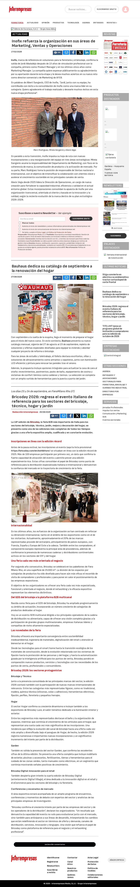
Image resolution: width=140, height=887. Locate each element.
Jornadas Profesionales (113, 407)
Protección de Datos (93, 863)
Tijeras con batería (111, 174)
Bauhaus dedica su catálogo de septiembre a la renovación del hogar (116, 294)
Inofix (14, 60)
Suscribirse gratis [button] (106, 9)
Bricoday (34, 422)
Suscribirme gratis (81, 219)
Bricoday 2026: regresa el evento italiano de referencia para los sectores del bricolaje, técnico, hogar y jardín (115, 311)
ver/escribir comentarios (55, 844)
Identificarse (53, 857)
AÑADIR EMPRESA (117, 860)
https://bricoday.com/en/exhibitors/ (30, 450)
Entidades (98, 23)
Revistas (111, 23)
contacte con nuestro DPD (56, 245)
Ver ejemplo (64, 213)
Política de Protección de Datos (60, 232)
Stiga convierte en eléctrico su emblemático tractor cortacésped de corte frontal (116, 278)
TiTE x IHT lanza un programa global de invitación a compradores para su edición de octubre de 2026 (116, 331)
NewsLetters (53, 866)
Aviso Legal (41, 232)
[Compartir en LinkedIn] (86, 52)
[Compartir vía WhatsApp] (93, 52)
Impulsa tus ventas (111, 410)
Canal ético (70, 863)
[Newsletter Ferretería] (116, 207)
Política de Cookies (93, 869)
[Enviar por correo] (66, 52)
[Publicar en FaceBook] (73, 52)
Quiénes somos (71, 876)
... (105, 124)
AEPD (63, 247)
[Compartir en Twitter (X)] (80, 52)
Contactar (72, 857)
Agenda (86, 23)
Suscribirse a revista (52, 871)
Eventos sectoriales (111, 420)
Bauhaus (66, 340)
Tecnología (73, 23)
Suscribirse (115, 236)
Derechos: (32, 243)
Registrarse (52, 861)
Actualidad (32, 23)
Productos (58, 23)
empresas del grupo (70, 241)
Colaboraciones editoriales (95, 876)
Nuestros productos (72, 869)
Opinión (45, 23)
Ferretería (17, 22)
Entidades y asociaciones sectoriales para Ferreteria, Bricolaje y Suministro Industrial (115, 381)
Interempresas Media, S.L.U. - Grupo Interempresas (74, 883)
